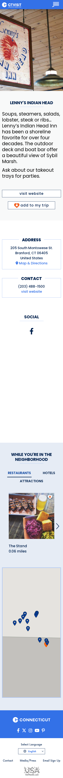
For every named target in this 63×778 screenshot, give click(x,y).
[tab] (19, 473)
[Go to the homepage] (11, 4)
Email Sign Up (51, 760)
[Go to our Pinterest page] (43, 730)
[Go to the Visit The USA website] (31, 771)
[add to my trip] (50, 497)
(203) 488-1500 (31, 286)
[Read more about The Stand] (31, 517)
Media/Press (28, 760)
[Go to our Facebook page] (18, 730)
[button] (47, 643)
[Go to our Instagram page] (30, 730)
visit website (31, 193)
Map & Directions (33, 263)
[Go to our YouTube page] (37, 730)
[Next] (57, 526)
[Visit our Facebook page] (32, 331)
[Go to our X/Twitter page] (24, 730)
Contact (8, 760)
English (32, 751)
